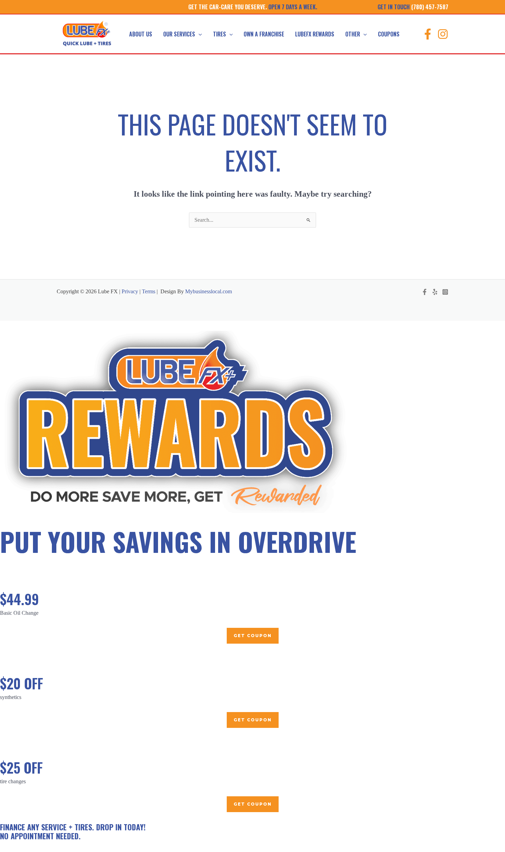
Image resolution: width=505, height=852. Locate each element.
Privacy (129, 291)
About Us (140, 34)
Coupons (389, 34)
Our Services (179, 34)
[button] (198, 34)
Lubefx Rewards (314, 34)
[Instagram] (442, 34)
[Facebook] (427, 34)
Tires (219, 34)
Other (352, 34)
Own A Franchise (264, 34)
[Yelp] (435, 292)
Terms (148, 291)
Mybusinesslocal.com (208, 291)
